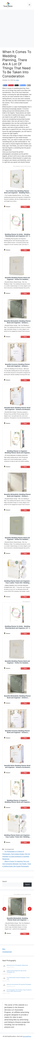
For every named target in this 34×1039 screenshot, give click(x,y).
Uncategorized (7, 952)
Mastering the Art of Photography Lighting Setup (17, 965)
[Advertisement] (17, 27)
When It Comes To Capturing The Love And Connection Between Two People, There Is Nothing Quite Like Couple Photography (16, 864)
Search (4, 881)
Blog (3, 949)
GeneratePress (27, 1036)
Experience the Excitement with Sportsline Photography (19, 984)
